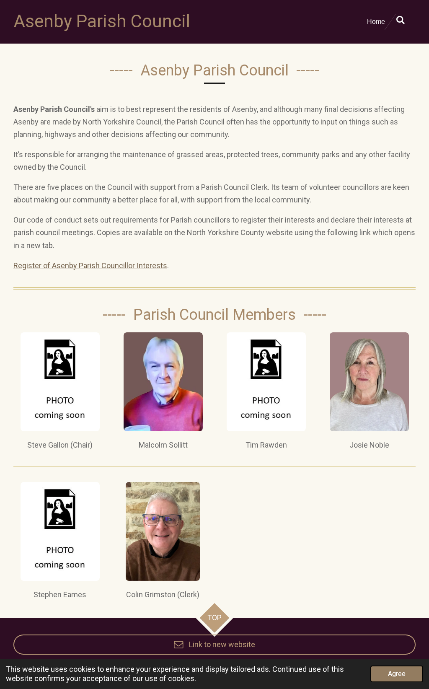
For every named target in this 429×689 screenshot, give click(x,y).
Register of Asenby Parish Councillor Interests (90, 265)
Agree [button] (397, 674)
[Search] (400, 20)
